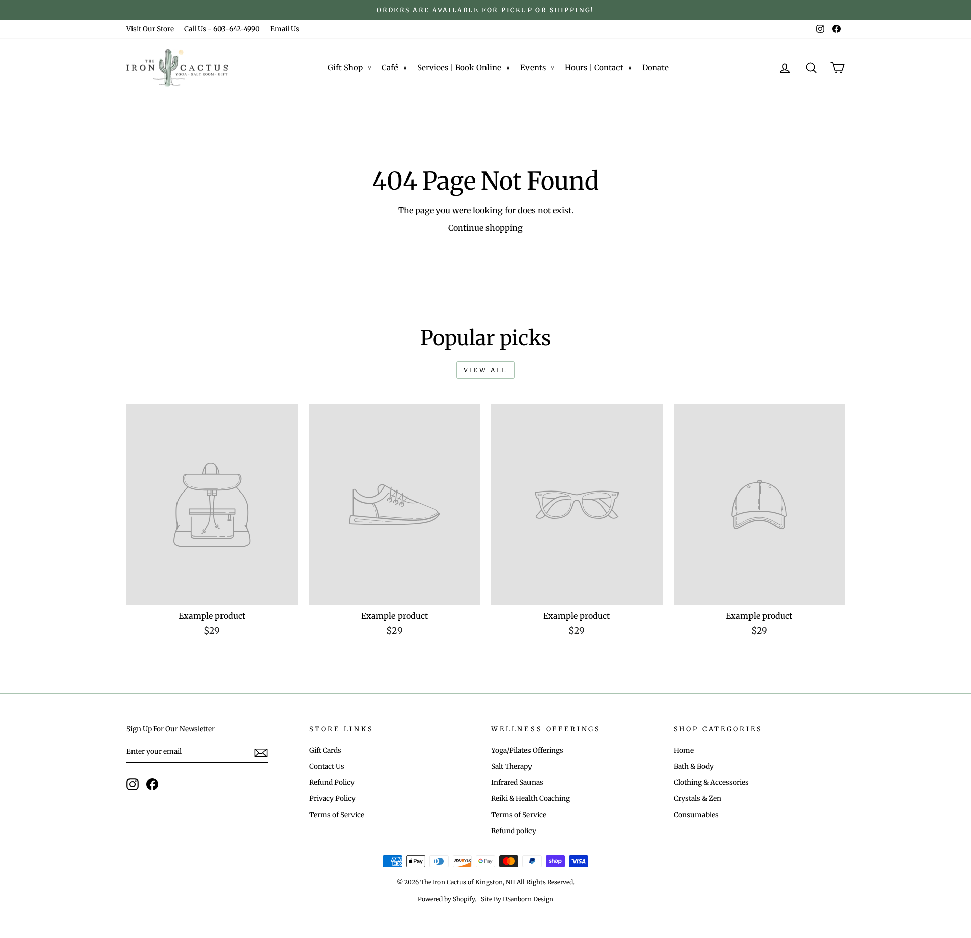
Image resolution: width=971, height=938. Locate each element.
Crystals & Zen (697, 798)
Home (684, 750)
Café (390, 67)
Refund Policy (332, 782)
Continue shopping (485, 227)
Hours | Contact (594, 67)
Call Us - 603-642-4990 (222, 29)
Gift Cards (325, 750)
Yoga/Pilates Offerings (527, 750)
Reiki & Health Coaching (530, 798)
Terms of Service (336, 815)
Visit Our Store (150, 29)
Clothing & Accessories (711, 782)
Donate (655, 67)
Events (533, 67)
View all (485, 370)
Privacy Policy (332, 798)
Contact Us (326, 766)
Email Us (284, 29)
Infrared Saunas (517, 782)
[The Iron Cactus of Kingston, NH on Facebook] (152, 784)
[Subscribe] (261, 752)
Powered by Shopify (446, 899)
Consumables (696, 815)
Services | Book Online (459, 67)
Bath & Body (694, 766)
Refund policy (513, 831)
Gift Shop (345, 67)
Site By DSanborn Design (517, 899)
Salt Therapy (511, 766)
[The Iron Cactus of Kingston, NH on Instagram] (132, 784)
